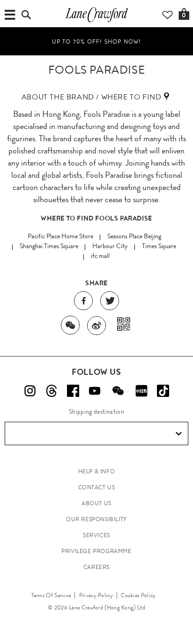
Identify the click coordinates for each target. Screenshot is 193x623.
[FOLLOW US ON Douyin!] (163, 391)
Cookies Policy (138, 595)
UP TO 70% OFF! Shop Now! (96, 41)
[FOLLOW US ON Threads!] (51, 391)
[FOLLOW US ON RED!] (141, 391)
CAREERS (96, 567)
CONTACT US (96, 487)
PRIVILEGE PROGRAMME (96, 551)
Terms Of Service (51, 595)
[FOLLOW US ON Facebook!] (73, 391)
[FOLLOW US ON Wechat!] (118, 391)
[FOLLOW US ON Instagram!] (30, 391)
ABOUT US (96, 503)
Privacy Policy (96, 595)
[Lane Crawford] (96, 21)
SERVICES (96, 535)
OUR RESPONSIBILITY (96, 519)
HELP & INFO (96, 471)
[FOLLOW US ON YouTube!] (94, 391)
